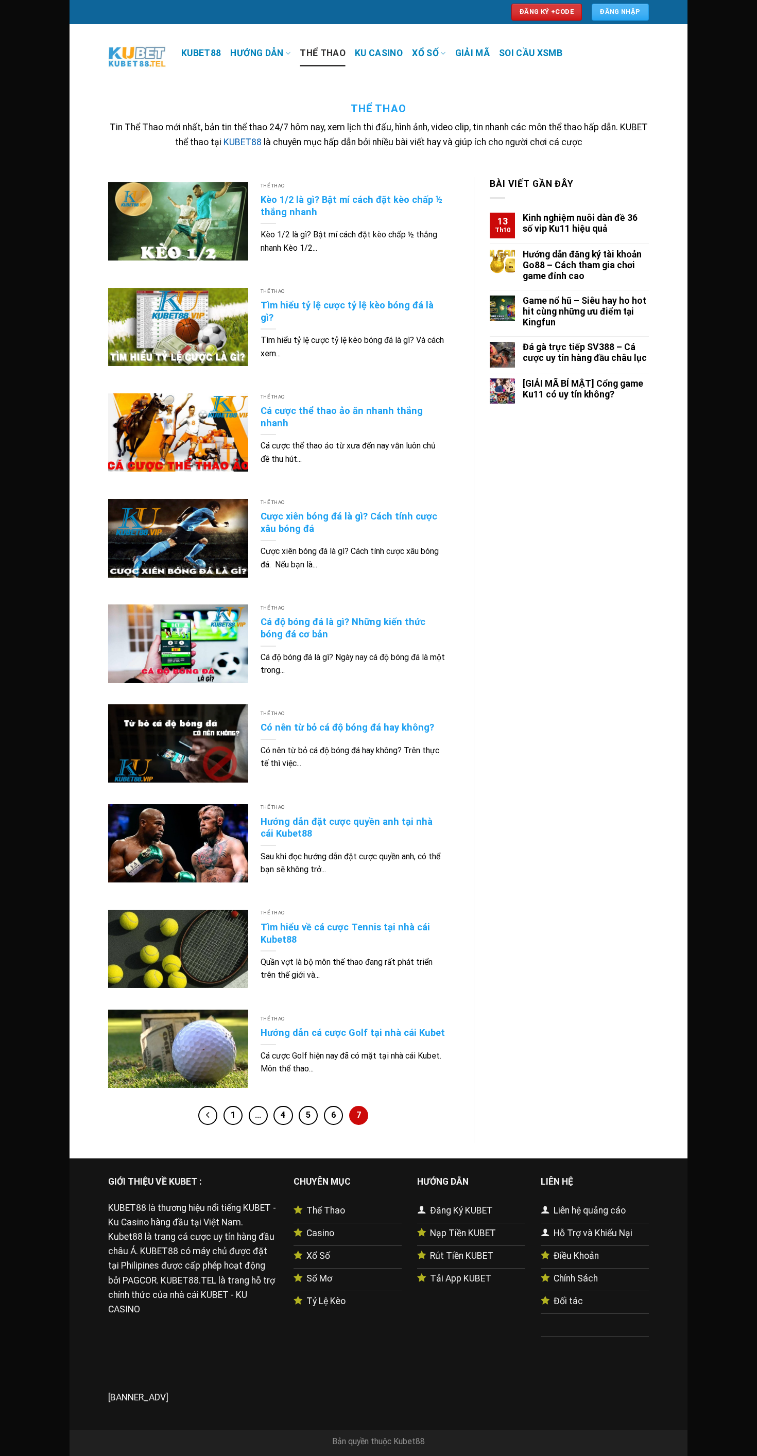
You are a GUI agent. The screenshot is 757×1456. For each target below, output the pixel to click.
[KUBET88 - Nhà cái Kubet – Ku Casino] (137, 55)
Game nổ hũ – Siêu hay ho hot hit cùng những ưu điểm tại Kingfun (584, 311)
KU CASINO (379, 53)
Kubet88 (409, 1441)
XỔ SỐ (425, 53)
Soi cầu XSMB (530, 53)
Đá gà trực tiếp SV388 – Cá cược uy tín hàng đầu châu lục (585, 352)
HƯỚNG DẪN (256, 53)
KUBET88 (201, 53)
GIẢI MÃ (472, 53)
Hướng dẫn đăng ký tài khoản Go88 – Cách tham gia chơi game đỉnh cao (582, 265)
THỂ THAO (323, 53)
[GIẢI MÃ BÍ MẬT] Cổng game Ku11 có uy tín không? (583, 388)
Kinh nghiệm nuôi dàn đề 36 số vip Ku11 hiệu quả (580, 223)
